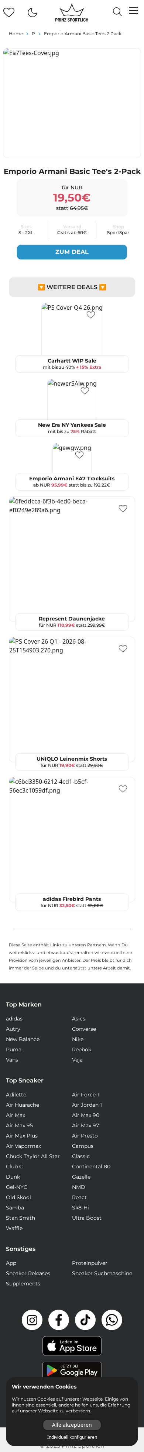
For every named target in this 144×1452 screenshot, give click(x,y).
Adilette (16, 1094)
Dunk (13, 1176)
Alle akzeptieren (72, 1424)
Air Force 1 (85, 1094)
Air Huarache (22, 1105)
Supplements (23, 1283)
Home (16, 33)
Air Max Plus (22, 1135)
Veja (77, 1059)
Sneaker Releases (28, 1273)
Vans (12, 1059)
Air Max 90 (85, 1115)
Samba (15, 1207)
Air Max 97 (85, 1125)
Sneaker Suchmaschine (102, 1273)
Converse (84, 1029)
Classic (81, 1156)
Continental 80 (91, 1166)
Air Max (15, 1115)
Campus (82, 1146)
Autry (13, 1029)
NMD (78, 1187)
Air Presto (85, 1135)
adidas (14, 1018)
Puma (13, 1049)
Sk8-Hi (80, 1207)
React (79, 1197)
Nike (77, 1039)
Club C (14, 1166)
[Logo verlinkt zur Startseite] (71, 12)
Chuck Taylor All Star (33, 1156)
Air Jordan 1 (87, 1105)
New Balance (23, 1039)
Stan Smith (20, 1218)
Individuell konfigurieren (72, 1437)
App (11, 1263)
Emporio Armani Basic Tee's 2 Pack (82, 33)
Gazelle (81, 1176)
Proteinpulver (89, 1263)
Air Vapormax (23, 1146)
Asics (78, 1018)
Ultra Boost (87, 1218)
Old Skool (18, 1197)
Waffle (14, 1228)
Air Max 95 (19, 1125)
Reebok (81, 1049)
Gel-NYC (16, 1187)
